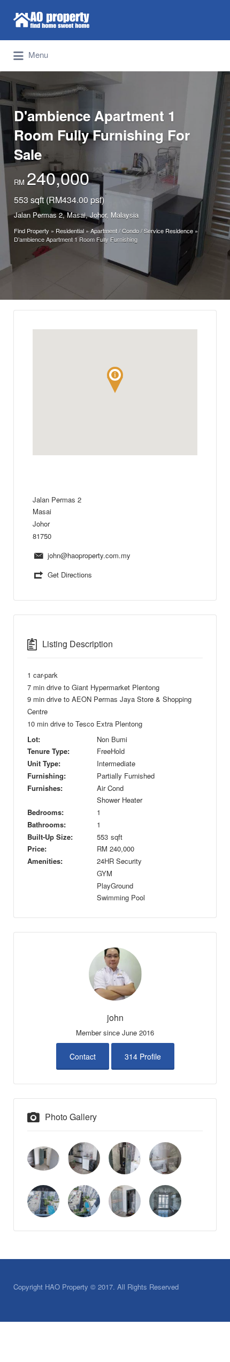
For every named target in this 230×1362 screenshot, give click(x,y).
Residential (70, 230)
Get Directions (70, 574)
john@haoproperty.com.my (89, 555)
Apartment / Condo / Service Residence (141, 230)
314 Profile (143, 1056)
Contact (83, 1056)
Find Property (31, 230)
